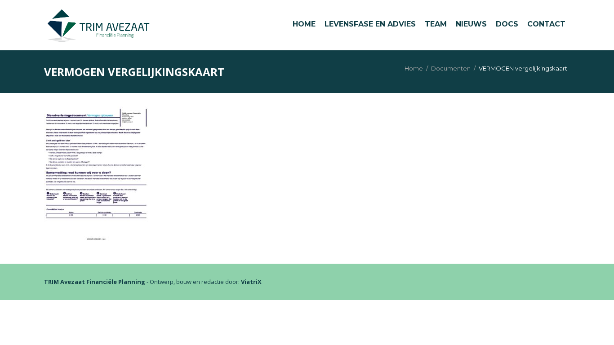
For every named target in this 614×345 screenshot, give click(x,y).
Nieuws (471, 24)
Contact (546, 24)
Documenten (451, 68)
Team (436, 24)
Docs (507, 24)
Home (304, 24)
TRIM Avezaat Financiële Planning (94, 282)
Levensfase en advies (370, 24)
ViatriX (251, 282)
